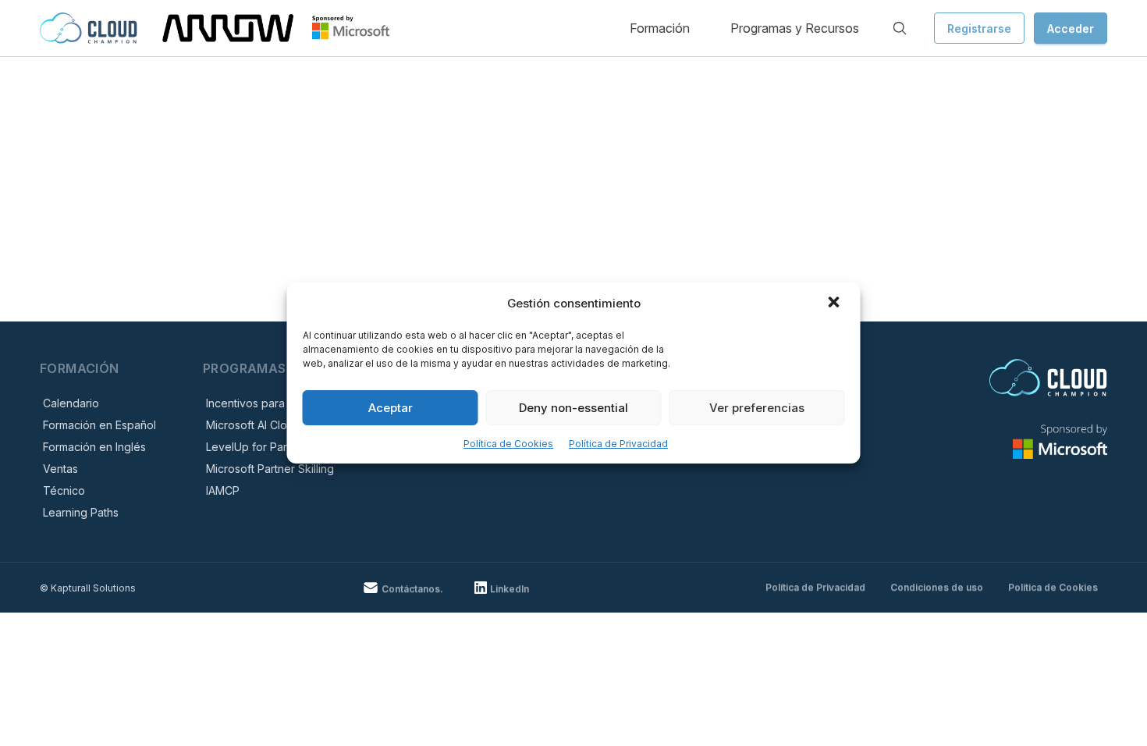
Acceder (1070, 28)
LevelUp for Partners (259, 446)
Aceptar (390, 407)
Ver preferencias (756, 407)
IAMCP (223, 490)
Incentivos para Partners (268, 403)
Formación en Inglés (94, 446)
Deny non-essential (573, 407)
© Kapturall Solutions (88, 588)
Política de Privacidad (618, 443)
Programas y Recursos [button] (794, 28)
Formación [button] (660, 28)
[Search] (899, 28)
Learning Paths (81, 512)
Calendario (71, 403)
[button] (835, 303)
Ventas (60, 468)
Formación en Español (99, 425)
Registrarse (979, 28)
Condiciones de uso (936, 587)
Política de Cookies (508, 443)
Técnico (64, 490)
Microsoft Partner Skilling (270, 468)
